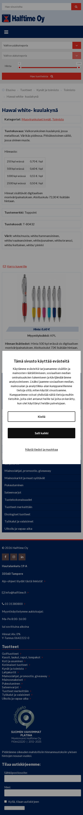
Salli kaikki (41, 433)
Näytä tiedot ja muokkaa (41, 449)
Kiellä (41, 416)
